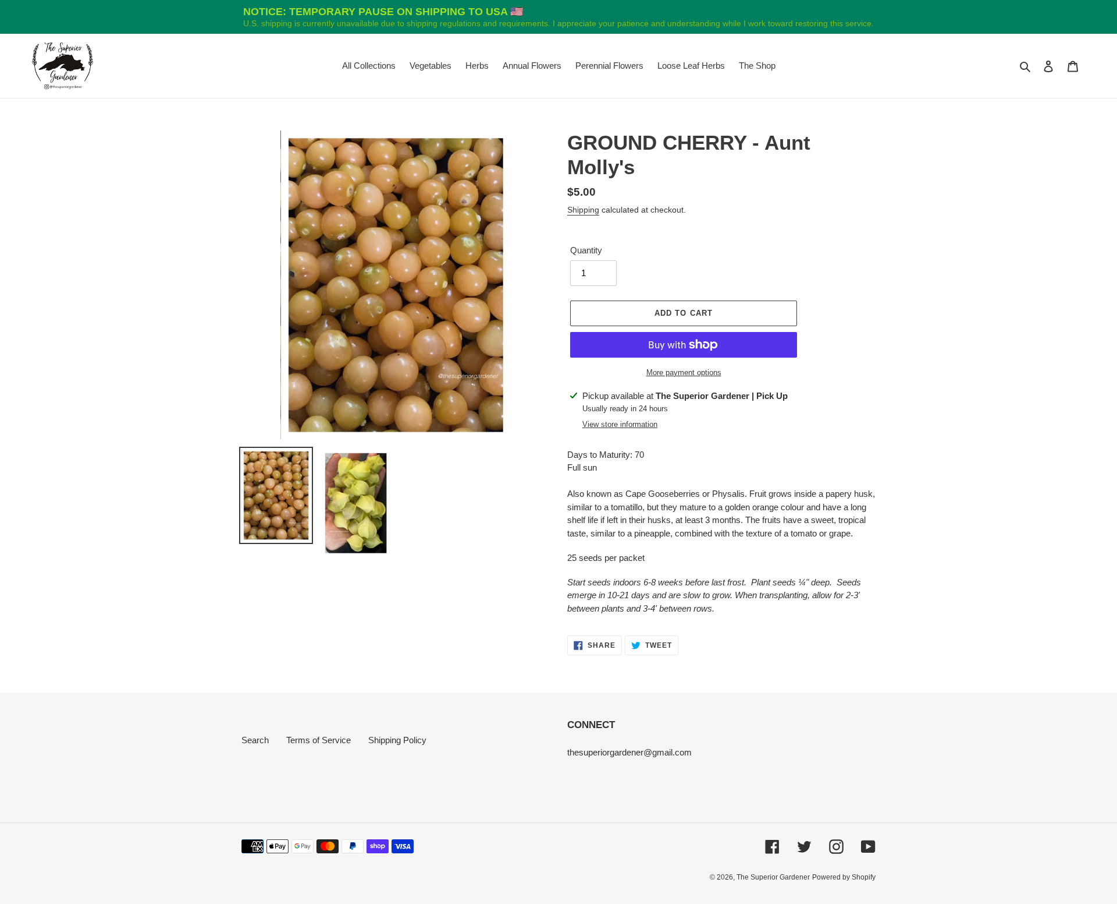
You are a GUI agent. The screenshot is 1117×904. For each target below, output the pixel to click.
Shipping (583, 209)
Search (255, 740)
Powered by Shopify (844, 877)
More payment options (683, 372)
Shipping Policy (397, 740)
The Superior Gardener (773, 877)
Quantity (586, 250)
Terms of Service (318, 740)
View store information (619, 424)
